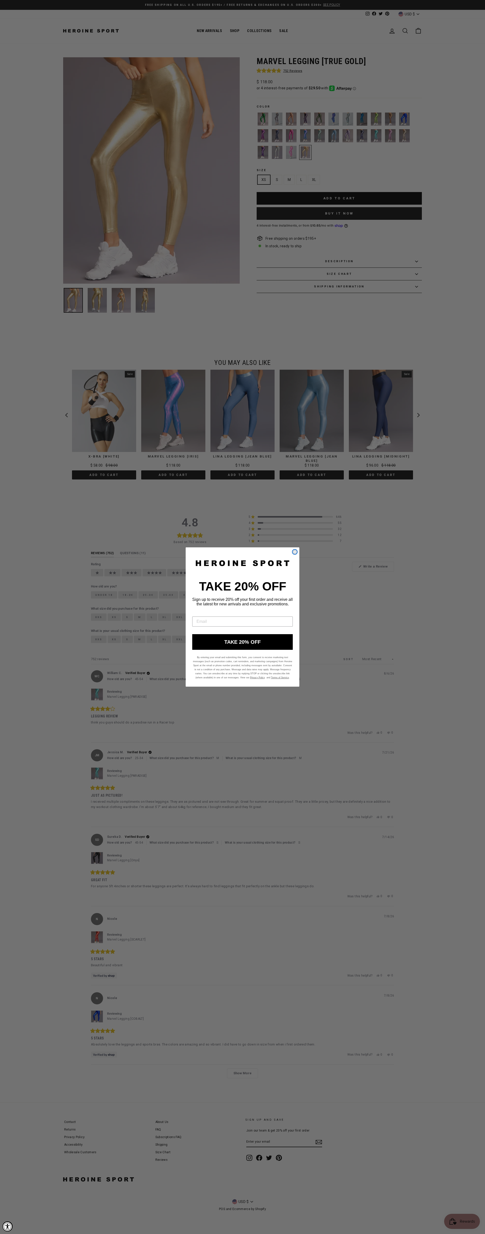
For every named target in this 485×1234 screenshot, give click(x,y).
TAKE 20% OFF (242, 642)
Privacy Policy (257, 677)
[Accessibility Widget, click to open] (8, 1226)
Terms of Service (280, 677)
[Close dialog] (294, 551)
